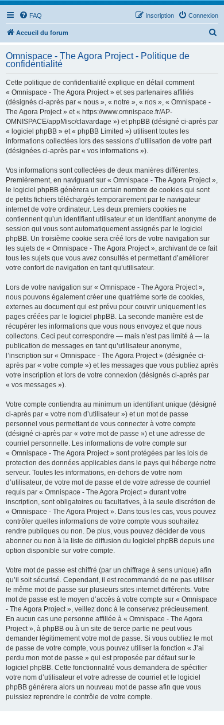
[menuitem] (30, 15)
